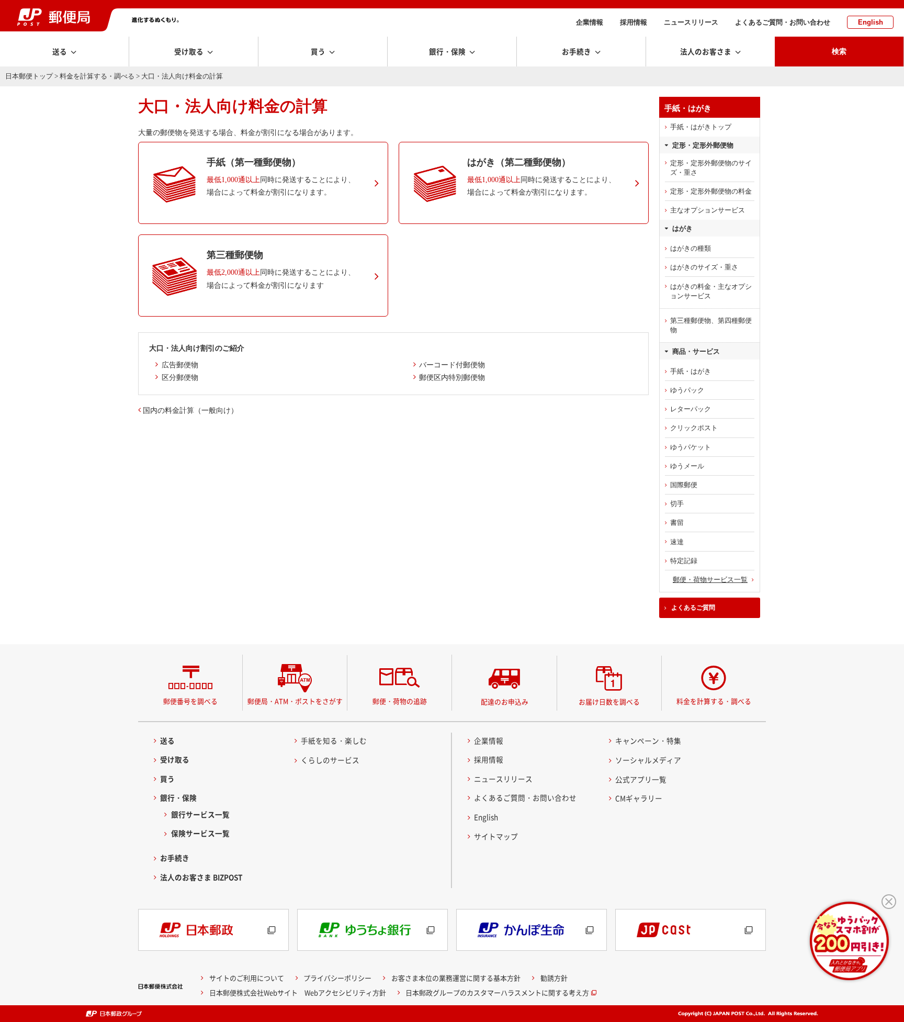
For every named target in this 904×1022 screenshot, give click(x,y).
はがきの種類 (690, 248)
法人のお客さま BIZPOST (201, 877)
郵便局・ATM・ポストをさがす (295, 701)
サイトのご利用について (246, 978)
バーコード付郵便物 (452, 365)
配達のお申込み (504, 701)
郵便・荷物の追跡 (399, 701)
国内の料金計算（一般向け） (190, 410)
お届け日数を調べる (609, 701)
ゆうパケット (690, 447)
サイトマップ (496, 836)
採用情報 (633, 22)
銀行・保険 (178, 797)
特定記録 (683, 561)
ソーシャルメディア (648, 760)
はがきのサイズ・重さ (704, 267)
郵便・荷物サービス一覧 (710, 579)
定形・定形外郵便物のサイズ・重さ (711, 167)
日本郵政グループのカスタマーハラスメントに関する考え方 (497, 992)
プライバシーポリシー (337, 978)
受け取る (174, 759)
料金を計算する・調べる (97, 76)
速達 (677, 542)
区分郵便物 (180, 377)
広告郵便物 (180, 365)
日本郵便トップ (29, 76)
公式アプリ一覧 (640, 779)
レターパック (690, 409)
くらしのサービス (330, 760)
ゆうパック (687, 390)
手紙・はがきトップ (700, 127)
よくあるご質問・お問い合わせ (782, 22)
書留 (677, 522)
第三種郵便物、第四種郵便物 (711, 325)
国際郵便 (683, 485)
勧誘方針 (554, 978)
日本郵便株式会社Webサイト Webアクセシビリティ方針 (297, 992)
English (870, 22)
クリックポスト (694, 428)
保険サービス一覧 (200, 833)
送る (167, 740)
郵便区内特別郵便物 (452, 377)
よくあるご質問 (693, 607)
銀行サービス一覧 (200, 814)
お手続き (174, 857)
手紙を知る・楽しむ (334, 740)
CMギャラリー (638, 798)
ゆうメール (687, 466)
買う (167, 778)
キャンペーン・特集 (648, 740)
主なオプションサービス (707, 210)
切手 (677, 504)
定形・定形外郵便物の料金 (711, 191)
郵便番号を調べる (190, 701)
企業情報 (589, 22)
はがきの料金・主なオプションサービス (711, 291)
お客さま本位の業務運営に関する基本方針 (456, 978)
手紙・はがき (690, 371)
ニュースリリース (691, 22)
